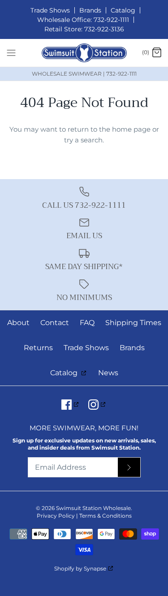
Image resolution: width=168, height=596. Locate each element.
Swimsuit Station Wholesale (93, 508)
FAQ (87, 322)
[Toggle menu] (11, 52)
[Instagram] (97, 404)
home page (131, 129)
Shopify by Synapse (80, 568)
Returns (38, 347)
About (18, 322)
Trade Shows (50, 10)
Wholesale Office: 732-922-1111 (83, 20)
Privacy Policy (56, 515)
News (108, 373)
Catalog (123, 10)
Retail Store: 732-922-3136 (84, 29)
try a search (83, 140)
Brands (90, 10)
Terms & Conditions (105, 515)
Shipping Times (133, 322)
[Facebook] (70, 404)
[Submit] (129, 467)
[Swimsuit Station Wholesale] (84, 52)
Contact (54, 322)
